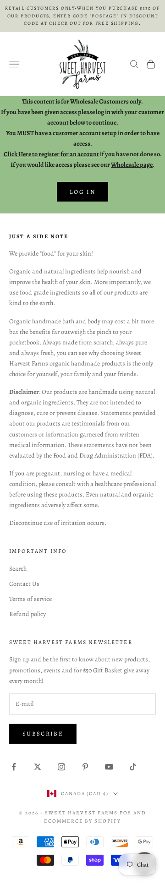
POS (126, 812)
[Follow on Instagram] (61, 766)
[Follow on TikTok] (133, 766)
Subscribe (42, 733)
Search (18, 568)
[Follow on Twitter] (37, 766)
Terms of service (30, 599)
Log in (82, 192)
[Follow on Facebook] (13, 766)
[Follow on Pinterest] (85, 766)
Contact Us (24, 583)
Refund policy (27, 614)
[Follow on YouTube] (109, 766)
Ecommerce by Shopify (82, 821)
